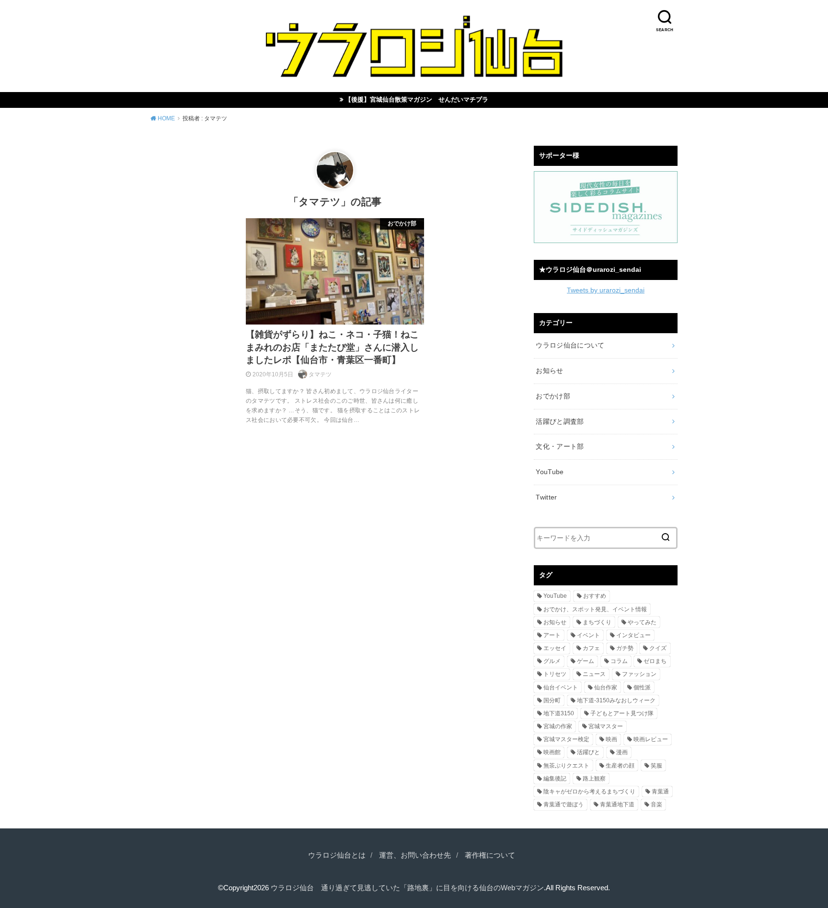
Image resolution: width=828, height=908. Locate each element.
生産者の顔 (620, 765)
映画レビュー (650, 739)
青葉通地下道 (617, 804)
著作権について (490, 855)
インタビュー (633, 635)
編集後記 (554, 778)
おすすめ (594, 596)
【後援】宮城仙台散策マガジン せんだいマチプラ (416, 99)
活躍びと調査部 (560, 421)
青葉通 (660, 791)
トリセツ (554, 674)
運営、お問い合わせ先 (415, 855)
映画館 (552, 752)
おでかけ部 (553, 396)
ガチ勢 (624, 648)
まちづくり (597, 622)
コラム (619, 661)
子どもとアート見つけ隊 (622, 713)
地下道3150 (558, 713)
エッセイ (554, 648)
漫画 (622, 752)
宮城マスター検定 (566, 739)
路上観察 (594, 778)
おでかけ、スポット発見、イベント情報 (595, 609)
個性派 (642, 687)
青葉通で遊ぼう (563, 804)
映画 (611, 739)
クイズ (658, 648)
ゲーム (585, 661)
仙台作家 (605, 687)
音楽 (656, 804)
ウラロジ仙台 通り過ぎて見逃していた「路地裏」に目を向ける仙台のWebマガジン (407, 888)
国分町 (552, 700)
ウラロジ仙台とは (337, 855)
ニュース (594, 674)
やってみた (642, 622)
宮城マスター (605, 726)
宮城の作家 (557, 726)
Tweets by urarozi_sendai (605, 290)
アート (552, 635)
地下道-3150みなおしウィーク (616, 700)
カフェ (591, 648)
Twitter (546, 497)
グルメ (552, 661)
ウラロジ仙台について (570, 345)
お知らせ (549, 370)
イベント (588, 635)
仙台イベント (560, 687)
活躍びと (588, 752)
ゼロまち (655, 661)
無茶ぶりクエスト (566, 765)
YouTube (550, 472)
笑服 (656, 765)
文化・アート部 (560, 446)
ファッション (639, 674)
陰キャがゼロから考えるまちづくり (589, 791)
